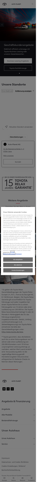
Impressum (19, 254)
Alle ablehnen (18, 265)
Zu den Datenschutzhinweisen (9, 253)
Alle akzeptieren (18, 259)
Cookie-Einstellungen (18, 270)
